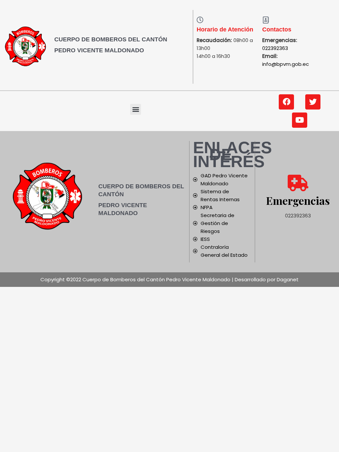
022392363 (275, 48)
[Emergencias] (298, 183)
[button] (135, 109)
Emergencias (298, 200)
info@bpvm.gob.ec (285, 64)
